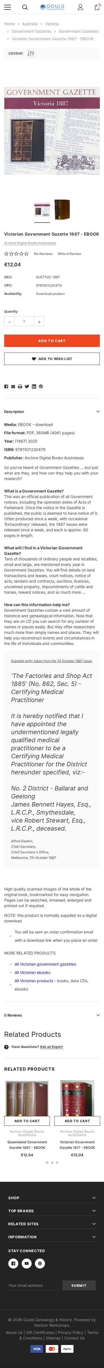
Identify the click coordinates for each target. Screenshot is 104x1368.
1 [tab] (47, 1163)
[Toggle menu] (7, 7)
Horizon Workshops (51, 1325)
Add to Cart (27, 1121)
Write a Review (69, 254)
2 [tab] (52, 1163)
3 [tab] (57, 1163)
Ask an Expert (51, 1047)
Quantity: (11, 311)
